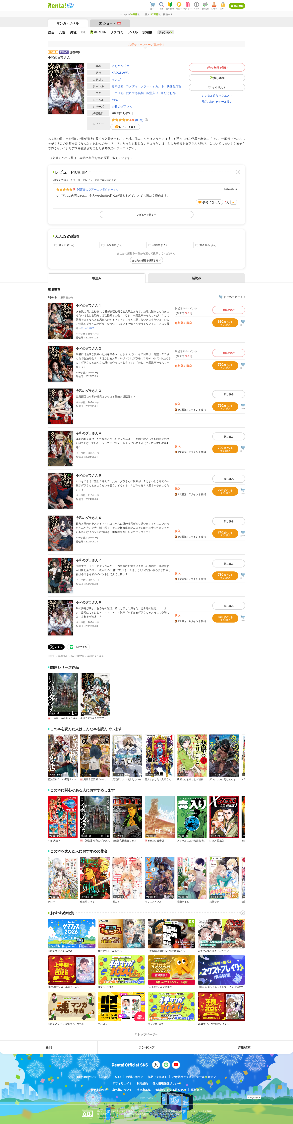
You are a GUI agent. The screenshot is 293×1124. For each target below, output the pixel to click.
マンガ (116, 79)
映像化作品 (174, 86)
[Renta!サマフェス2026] (70, 5)
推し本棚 (218, 78)
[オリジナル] (98, 32)
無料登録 (239, 6)
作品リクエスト (157, 1077)
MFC (115, 99)
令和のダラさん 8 (88, 602)
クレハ (51, 901)
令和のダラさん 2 (88, 348)
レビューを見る (145, 214)
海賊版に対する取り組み (170, 1090)
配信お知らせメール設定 (217, 101)
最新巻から (66, 297)
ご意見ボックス (182, 1077)
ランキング (146, 1047)
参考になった (211, 202)
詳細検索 (244, 1047)
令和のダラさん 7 (88, 560)
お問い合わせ (134, 1077)
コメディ (132, 86)
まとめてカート (233, 297)
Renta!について (87, 1077)
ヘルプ (106, 1077)
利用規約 (142, 1083)
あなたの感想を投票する (145, 260)
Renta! (51, 656)
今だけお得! (168, 93)
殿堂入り (152, 93)
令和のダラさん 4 (88, 433)
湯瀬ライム (183, 901)
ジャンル (164, 32)
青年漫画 (118, 86)
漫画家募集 (144, 1090)
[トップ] (57, 5)
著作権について (122, 1090)
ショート (112, 23)
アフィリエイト (122, 1083)
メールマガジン (206, 1077)
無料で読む (229, 310)
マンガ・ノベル (68, 23)
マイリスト (219, 87)
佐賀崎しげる (87, 901)
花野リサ (214, 901)
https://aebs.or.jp (104, 1117)
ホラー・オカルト (152, 86)
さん (97, 189)
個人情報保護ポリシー (167, 1083)
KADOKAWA (120, 72)
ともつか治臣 (121, 66)
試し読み (229, 394)
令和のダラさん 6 (88, 517)
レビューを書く (127, 127)
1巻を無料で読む (217, 67)
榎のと (116, 901)
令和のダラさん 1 (88, 305)
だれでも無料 (135, 93)
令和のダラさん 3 (88, 390)
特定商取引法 (99, 1090)
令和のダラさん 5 (88, 475)
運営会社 (196, 1090)
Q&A (118, 1077)
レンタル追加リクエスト (217, 95)
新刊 (49, 1047)
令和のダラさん (122, 106)
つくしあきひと (153, 901)
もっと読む (87, 328)
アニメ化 (118, 93)
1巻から (52, 297)
